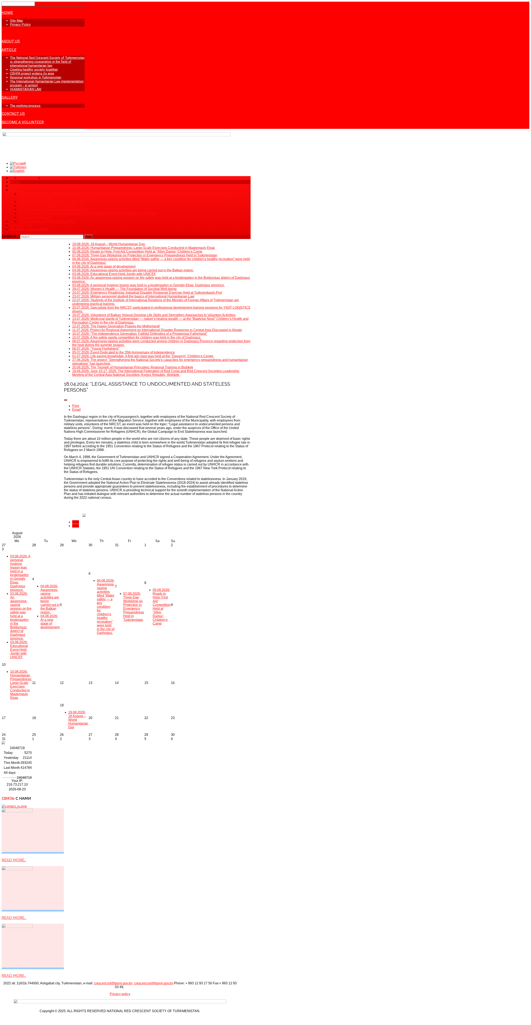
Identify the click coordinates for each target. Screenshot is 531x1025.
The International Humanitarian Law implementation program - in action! (87, 214)
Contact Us (13, 113)
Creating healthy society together (34, 70)
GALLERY (10, 97)
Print (75, 406)
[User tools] (65, 400)
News (7, 32)
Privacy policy (120, 994)
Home (7, 12)
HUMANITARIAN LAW (25, 89)
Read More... (14, 860)
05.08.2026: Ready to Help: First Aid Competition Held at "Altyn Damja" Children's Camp (162, 606)
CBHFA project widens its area (32, 74)
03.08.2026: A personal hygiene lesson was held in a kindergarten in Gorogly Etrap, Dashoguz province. (20, 573)
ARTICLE (9, 50)
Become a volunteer (23, 122)
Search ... (10, 236)
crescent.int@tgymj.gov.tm (113, 983)
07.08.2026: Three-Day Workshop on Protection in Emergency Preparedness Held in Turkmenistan (133, 607)
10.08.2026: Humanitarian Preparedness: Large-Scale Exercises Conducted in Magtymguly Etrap (21, 685)
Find (88, 236)
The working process (25, 106)
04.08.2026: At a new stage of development (50, 621)
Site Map (16, 21)
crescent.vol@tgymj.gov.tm (153, 983)
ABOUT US (11, 41)
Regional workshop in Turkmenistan (35, 77)
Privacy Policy (20, 25)
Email (76, 409)
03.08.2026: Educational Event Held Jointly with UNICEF (19, 649)
